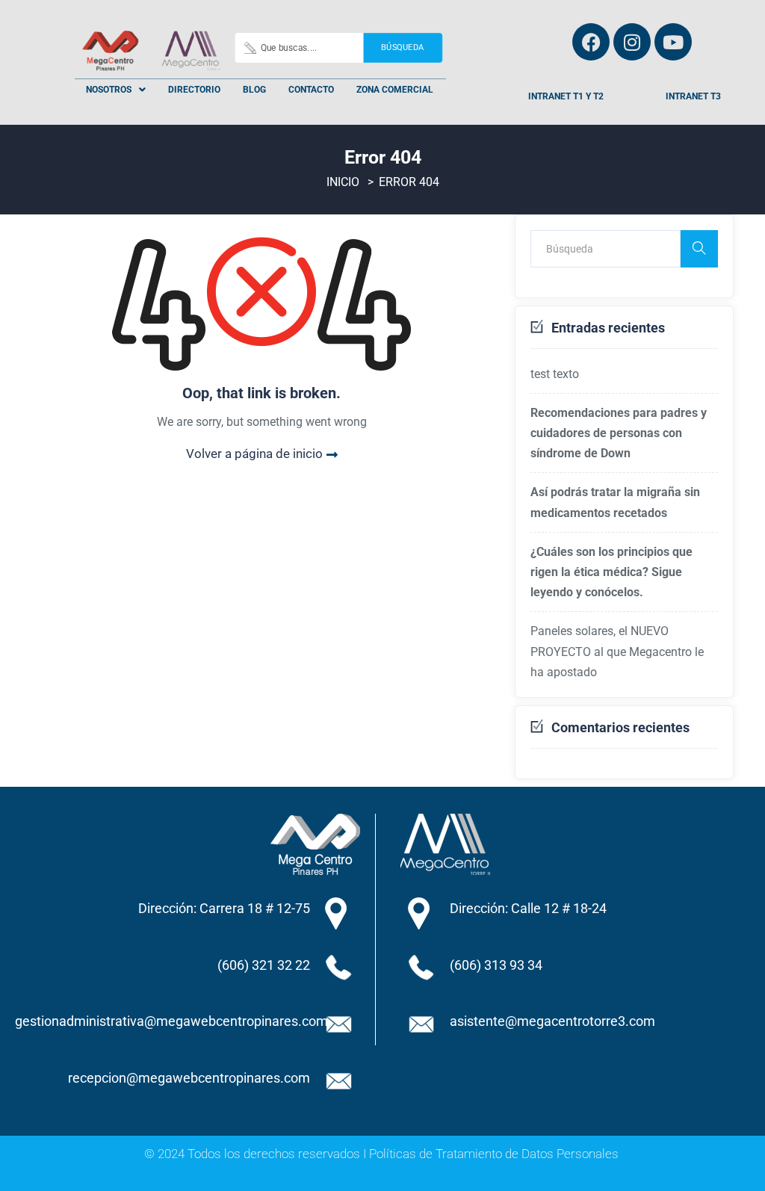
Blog (254, 89)
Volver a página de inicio (254, 453)
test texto (554, 374)
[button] (116, 89)
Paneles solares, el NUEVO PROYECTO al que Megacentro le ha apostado (617, 651)
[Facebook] (591, 42)
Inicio (342, 182)
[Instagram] (632, 42)
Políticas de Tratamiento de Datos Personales (494, 1153)
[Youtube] (673, 42)
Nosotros (108, 89)
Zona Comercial (394, 89)
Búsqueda (402, 47)
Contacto (311, 89)
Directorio (194, 89)
